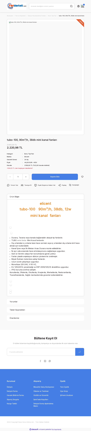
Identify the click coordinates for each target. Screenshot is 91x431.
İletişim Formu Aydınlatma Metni (43, 405)
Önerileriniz (14, 318)
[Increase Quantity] (26, 177)
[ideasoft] (33, 429)
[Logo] (16, 6)
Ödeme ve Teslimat (41, 391)
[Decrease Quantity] (10, 177)
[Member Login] (78, 6)
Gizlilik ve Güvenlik (41, 395)
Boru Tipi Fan (29, 154)
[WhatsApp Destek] (82, 6)
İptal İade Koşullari (41, 399)
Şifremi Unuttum (66, 395)
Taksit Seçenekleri (17, 310)
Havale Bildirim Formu (15, 395)
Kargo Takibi (12, 404)
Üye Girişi (64, 391)
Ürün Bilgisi (14, 197)
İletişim (9, 387)
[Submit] (79, 352)
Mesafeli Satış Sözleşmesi (44, 387)
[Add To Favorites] (82, 177)
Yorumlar (14, 302)
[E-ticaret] (45, 429)
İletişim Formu (12, 391)
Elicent (26, 157)
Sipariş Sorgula (13, 399)
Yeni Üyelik (64, 387)
